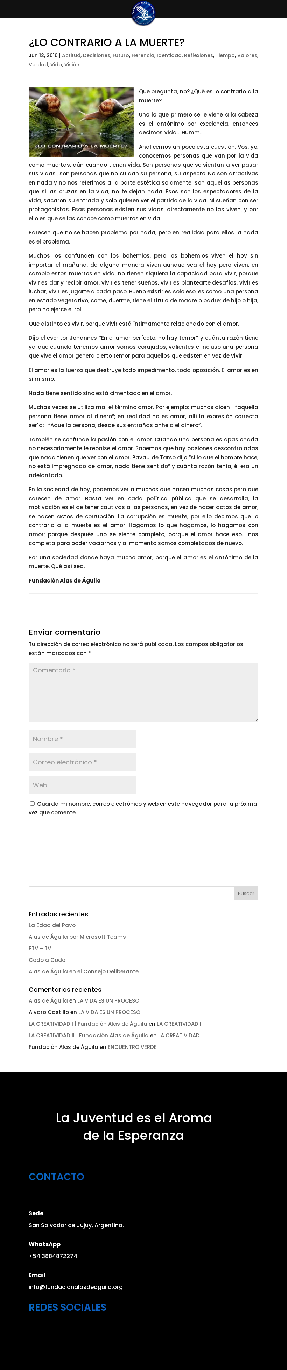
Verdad (38, 64)
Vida (56, 64)
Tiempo (225, 55)
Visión (71, 64)
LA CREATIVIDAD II (180, 1024)
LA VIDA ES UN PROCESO (108, 1000)
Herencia (143, 55)
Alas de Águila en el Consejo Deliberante (84, 971)
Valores (247, 55)
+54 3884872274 (53, 1256)
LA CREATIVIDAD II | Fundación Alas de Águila (89, 1035)
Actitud (71, 55)
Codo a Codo (47, 960)
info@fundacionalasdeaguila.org (76, 1287)
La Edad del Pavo (52, 925)
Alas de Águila (48, 1000)
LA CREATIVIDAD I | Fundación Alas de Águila (88, 1024)
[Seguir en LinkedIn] (95, 1330)
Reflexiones (198, 55)
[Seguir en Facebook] (34, 1330)
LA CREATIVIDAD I (180, 1035)
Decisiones (96, 55)
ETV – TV (40, 948)
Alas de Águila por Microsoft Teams (77, 936)
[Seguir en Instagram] (55, 1330)
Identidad (169, 55)
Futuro (121, 55)
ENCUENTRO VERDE (132, 1047)
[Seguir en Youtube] (75, 1330)
